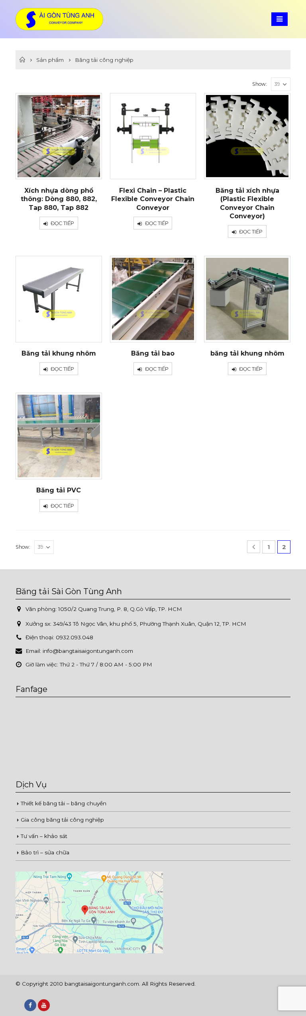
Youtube (44, 1005)
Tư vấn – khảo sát (44, 836)
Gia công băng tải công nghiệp (62, 819)
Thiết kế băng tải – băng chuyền (63, 803)
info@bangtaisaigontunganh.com (88, 651)
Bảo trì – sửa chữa (45, 852)
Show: (259, 84)
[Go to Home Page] (22, 60)
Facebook (30, 1005)
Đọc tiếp (62, 223)
